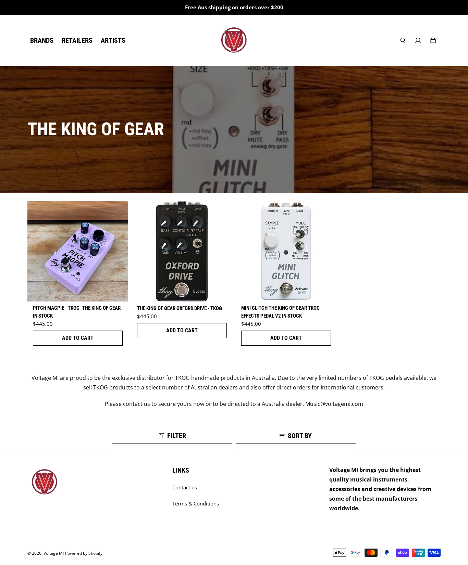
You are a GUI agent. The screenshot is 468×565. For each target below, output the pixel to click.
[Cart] (433, 40)
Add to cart (78, 338)
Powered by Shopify (83, 553)
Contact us (184, 487)
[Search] (402, 40)
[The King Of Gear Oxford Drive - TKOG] (182, 251)
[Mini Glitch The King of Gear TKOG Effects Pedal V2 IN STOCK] (286, 251)
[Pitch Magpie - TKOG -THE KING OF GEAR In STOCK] (77, 251)
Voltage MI (54, 553)
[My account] (418, 40)
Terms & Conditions (195, 503)
